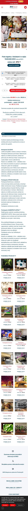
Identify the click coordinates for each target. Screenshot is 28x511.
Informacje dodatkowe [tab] (9, 136)
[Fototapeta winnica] (7, 405)
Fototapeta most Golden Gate (21, 367)
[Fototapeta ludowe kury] (21, 288)
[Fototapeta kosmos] (7, 335)
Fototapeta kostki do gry (7, 296)
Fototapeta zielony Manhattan (20, 437)
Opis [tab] (3, 133)
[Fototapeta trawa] (7, 429)
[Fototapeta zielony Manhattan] (21, 429)
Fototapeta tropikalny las (7, 273)
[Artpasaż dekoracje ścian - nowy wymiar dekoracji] (13, 7)
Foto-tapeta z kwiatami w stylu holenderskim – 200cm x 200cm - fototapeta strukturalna (15, 78)
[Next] (24, 29)
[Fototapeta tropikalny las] (7, 264)
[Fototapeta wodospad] (7, 311)
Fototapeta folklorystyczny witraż (21, 343)
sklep (12, 12)
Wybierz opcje (7, 277)
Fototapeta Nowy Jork (7, 367)
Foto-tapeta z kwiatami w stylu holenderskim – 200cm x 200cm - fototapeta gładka (15, 73)
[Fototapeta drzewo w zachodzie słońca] (7, 382)
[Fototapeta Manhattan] (21, 405)
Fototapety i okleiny (21, 12)
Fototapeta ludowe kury (20, 296)
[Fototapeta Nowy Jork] (7, 358)
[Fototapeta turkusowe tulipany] (21, 264)
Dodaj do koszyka (18, 90)
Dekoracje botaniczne (12, 119)
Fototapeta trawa (7, 436)
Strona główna (5, 12)
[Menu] (2, 7)
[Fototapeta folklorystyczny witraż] (21, 335)
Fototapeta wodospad (7, 320)
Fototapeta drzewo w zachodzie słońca (7, 390)
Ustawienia (20, 505)
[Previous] (3, 29)
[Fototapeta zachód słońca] (21, 382)
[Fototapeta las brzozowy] (21, 311)
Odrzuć (12, 505)
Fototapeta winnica (7, 413)
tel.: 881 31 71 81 (14, 104)
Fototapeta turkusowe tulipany (20, 273)
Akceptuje (5, 505)
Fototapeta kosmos (7, 342)
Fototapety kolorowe (15, 120)
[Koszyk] (25, 7)
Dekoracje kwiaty (21, 119)
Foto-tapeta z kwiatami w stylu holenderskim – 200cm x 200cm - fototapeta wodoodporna (15, 84)
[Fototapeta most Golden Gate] (21, 358)
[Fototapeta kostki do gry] (7, 288)
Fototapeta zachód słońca (20, 390)
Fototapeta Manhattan (20, 413)
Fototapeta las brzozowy (20, 320)
